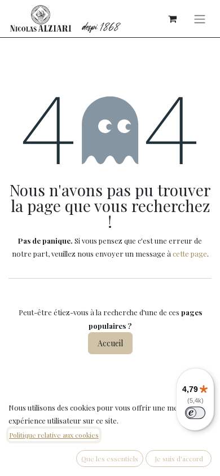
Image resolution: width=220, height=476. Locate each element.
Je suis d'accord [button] (179, 458)
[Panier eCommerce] (172, 18)
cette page (190, 253)
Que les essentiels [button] (109, 458)
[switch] (195, 413)
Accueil (110, 343)
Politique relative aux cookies (54, 434)
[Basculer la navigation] (200, 18)
